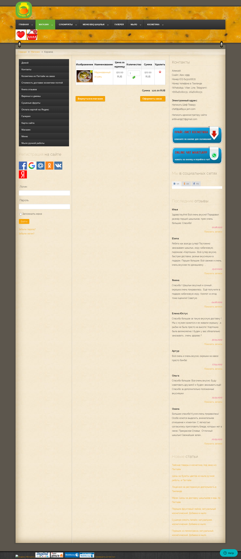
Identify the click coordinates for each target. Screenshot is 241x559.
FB (197, 184)
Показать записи (213, 231)
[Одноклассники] (49, 166)
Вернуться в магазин (90, 98)
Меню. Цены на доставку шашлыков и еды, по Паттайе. (196, 500)
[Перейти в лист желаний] (21, 34)
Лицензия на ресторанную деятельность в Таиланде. (194, 489)
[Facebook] (23, 166)
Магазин (35, 52)
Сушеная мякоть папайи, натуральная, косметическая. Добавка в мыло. (192, 522)
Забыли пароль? (27, 229)
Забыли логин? (26, 233)
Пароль (24, 200)
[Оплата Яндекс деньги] (57, 557)
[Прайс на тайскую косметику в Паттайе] (197, 143)
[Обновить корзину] (133, 77)
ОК (187, 184)
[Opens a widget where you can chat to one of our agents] (229, 553)
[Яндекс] (23, 174)
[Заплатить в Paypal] (42, 557)
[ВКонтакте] (58, 166)
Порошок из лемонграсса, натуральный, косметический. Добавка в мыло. (193, 533)
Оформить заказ (152, 98)
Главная (22, 52)
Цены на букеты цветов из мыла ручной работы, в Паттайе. (193, 478)
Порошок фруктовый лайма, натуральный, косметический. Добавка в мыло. (194, 511)
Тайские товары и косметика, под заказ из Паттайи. (194, 467)
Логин (23, 186)
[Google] (32, 166)
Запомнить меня (32, 213)
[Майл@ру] (41, 166)
